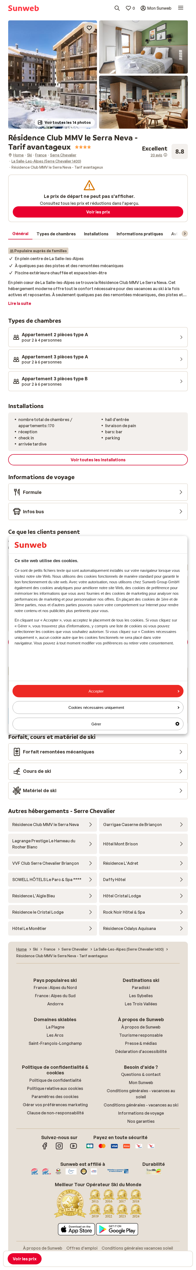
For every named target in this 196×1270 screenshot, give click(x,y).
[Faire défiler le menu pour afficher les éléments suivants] (185, 234)
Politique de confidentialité (55, 1080)
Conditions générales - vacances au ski (141, 1104)
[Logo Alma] (126, 1148)
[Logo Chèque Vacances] (139, 1148)
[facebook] (45, 1148)
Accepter (96, 691)
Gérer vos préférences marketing (55, 1104)
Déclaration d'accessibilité (141, 1051)
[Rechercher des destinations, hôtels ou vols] (117, 8)
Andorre (55, 1003)
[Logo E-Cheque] (151, 1148)
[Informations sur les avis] (165, 155)
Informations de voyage (141, 1113)
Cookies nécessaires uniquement (96, 707)
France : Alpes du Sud (55, 995)
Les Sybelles (141, 995)
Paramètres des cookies (55, 1096)
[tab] (20, 233)
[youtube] (73, 1148)
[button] (52, 74)
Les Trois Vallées (141, 1003)
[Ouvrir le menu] (181, 8)
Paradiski (141, 987)
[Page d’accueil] (23, 8)
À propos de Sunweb (141, 1027)
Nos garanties (141, 1121)
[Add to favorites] (89, 28)
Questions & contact (141, 1074)
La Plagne (55, 1027)
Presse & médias (141, 1043)
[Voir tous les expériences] (165, 151)
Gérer (96, 724)
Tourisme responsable (141, 1035)
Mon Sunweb (141, 1082)
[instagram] (59, 1148)
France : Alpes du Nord (55, 987)
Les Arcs (55, 1035)
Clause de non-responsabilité (55, 1112)
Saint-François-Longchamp (55, 1043)
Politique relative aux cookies (55, 1088)
